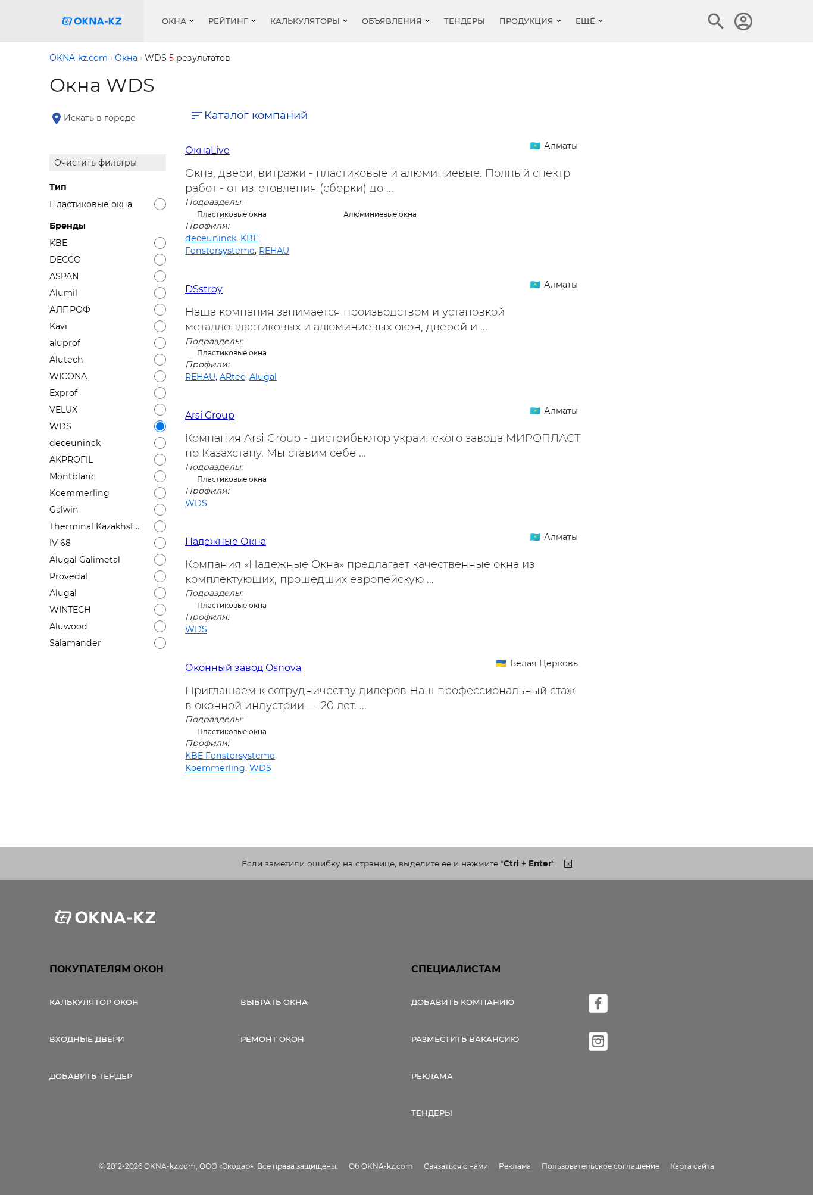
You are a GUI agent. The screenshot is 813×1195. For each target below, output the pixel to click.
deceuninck (210, 238)
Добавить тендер (90, 1076)
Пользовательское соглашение (600, 1166)
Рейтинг (228, 21)
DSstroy (204, 289)
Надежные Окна (225, 541)
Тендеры (464, 21)
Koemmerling (215, 768)
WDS (196, 503)
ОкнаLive (207, 150)
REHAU (274, 250)
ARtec (232, 377)
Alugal (263, 377)
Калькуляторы (305, 21)
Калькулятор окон (94, 1002)
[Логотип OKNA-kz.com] (101, 21)
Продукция (526, 21)
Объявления (392, 21)
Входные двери (86, 1039)
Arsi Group (209, 415)
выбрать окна (274, 1002)
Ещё (585, 21)
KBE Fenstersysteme (230, 755)
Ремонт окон (272, 1039)
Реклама (432, 1076)
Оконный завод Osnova (243, 667)
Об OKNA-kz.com (381, 1166)
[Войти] (743, 21)
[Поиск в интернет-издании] (716, 21)
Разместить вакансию (465, 1039)
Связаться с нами (456, 1166)
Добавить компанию (462, 1002)
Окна (174, 21)
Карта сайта (692, 1166)
